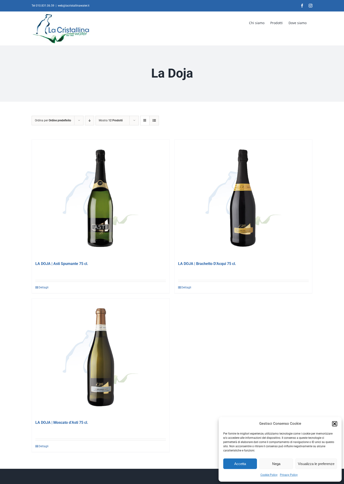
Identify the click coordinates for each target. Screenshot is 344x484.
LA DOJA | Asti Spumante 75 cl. (61, 263)
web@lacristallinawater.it (73, 5)
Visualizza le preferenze (316, 464)
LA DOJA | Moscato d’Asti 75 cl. (61, 422)
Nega (276, 464)
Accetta (240, 464)
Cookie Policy (269, 475)
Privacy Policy (289, 475)
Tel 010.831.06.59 (43, 5)
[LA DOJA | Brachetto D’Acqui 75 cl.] (243, 198)
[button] (334, 423)
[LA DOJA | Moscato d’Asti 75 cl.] (100, 357)
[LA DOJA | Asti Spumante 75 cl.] (100, 198)
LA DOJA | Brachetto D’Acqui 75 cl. (207, 263)
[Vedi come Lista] (154, 120)
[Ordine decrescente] (89, 120)
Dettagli (43, 287)
